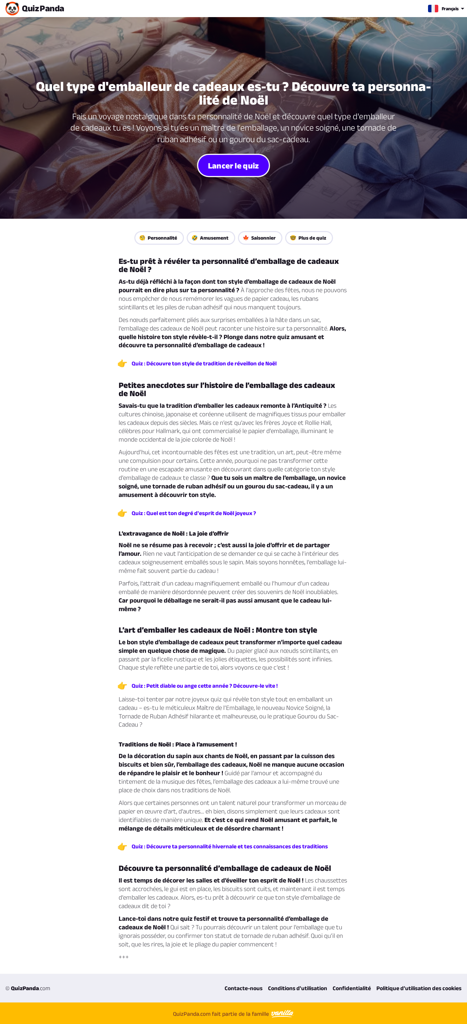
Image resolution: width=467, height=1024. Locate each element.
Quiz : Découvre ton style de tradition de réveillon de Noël (204, 363)
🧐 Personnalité (158, 238)
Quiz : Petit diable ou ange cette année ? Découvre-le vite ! (205, 686)
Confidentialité (352, 988)
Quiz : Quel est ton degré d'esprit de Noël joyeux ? (194, 513)
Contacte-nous (244, 988)
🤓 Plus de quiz (308, 238)
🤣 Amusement (209, 238)
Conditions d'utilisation (297, 988)
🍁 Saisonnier (259, 238)
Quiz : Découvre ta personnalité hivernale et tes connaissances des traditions (230, 846)
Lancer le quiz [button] (233, 165)
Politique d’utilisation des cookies (419, 988)
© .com (27, 988)
